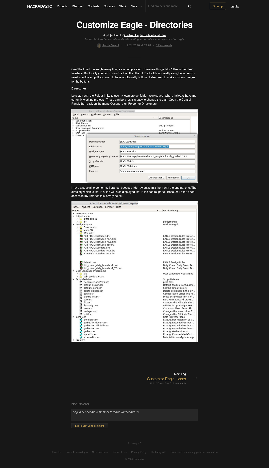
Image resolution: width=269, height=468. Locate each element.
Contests (93, 6)
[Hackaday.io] (40, 6)
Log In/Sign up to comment (89, 425)
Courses (109, 6)
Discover (77, 6)
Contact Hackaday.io (77, 452)
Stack (122, 6)
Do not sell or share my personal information (194, 452)
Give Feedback (100, 452)
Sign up (218, 6)
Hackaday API (158, 452)
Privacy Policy (139, 452)
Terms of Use (120, 452)
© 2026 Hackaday (134, 459)
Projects (62, 6)
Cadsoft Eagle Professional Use (145, 35)
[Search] (189, 6)
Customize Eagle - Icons (166, 378)
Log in (235, 6)
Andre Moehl (110, 45)
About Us (56, 452)
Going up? (135, 443)
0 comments (179, 383)
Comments (164, 45)
